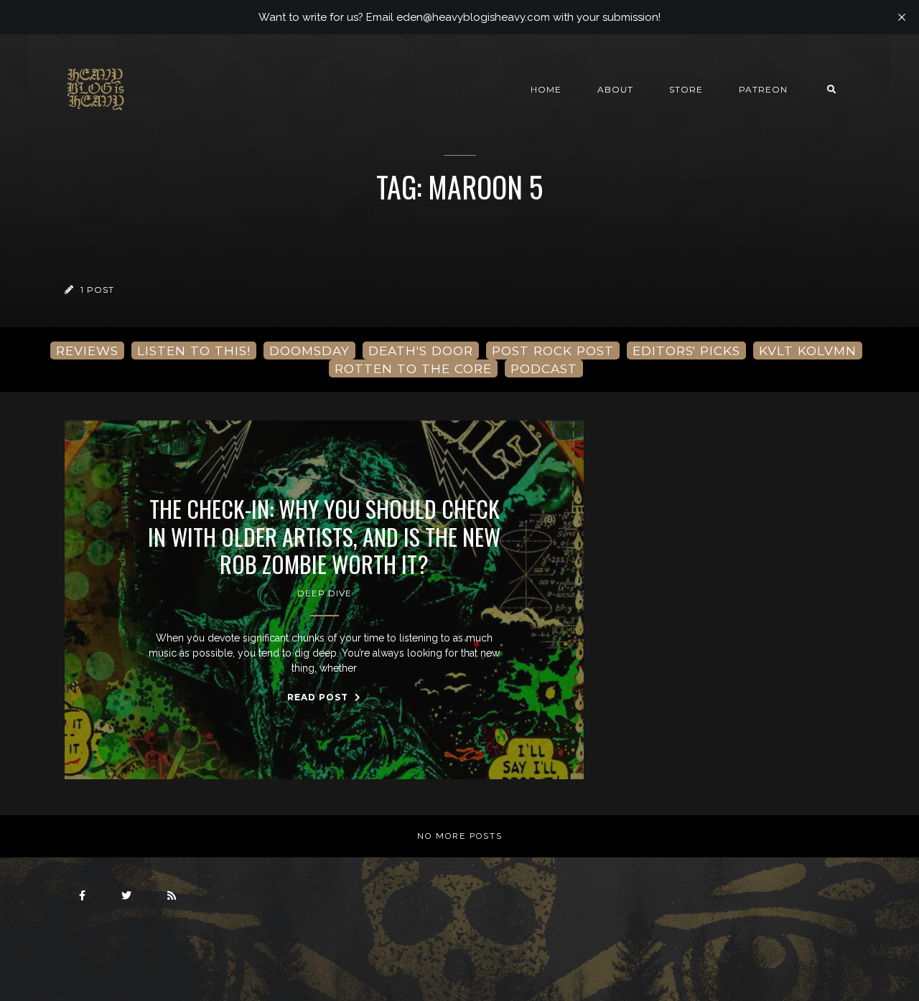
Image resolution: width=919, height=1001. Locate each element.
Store (686, 89)
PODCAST (543, 368)
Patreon (763, 89)
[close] (901, 17)
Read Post (319, 697)
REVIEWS (87, 350)
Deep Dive (324, 593)
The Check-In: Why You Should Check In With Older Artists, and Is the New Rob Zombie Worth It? (324, 536)
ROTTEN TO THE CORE (413, 368)
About (615, 89)
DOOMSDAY (309, 350)
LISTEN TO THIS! (194, 350)
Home (546, 89)
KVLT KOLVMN (808, 350)
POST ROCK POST (553, 350)
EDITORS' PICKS (686, 350)
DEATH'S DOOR (420, 350)
